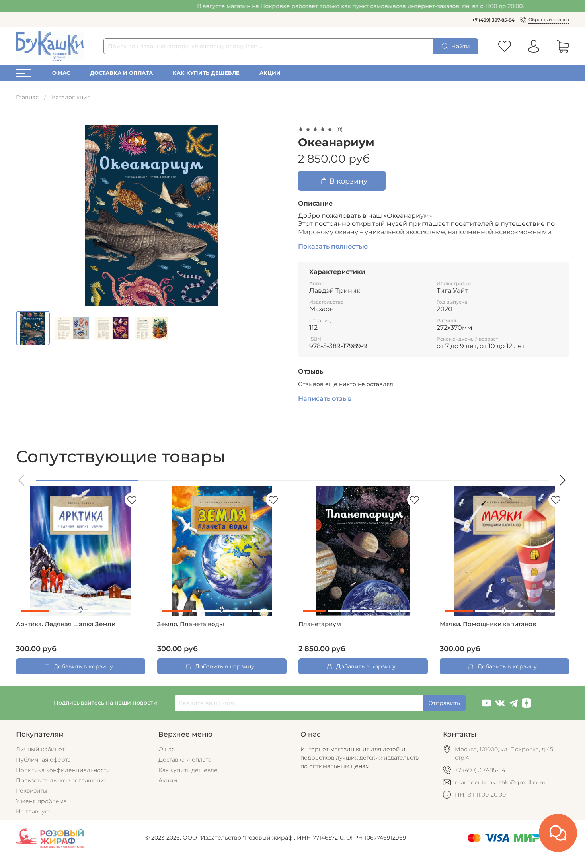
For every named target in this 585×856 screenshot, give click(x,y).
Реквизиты (31, 790)
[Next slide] (275, 215)
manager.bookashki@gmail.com (500, 782)
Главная (27, 97)
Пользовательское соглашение (62, 780)
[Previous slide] (27, 215)
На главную (33, 811)
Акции (270, 73)
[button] (22, 480)
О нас (61, 73)
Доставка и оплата (121, 73)
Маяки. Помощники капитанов (488, 624)
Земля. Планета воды (190, 624)
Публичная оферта (43, 759)
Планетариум (319, 624)
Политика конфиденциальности (63, 770)
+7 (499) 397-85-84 (493, 20)
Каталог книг (71, 97)
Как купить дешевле (206, 73)
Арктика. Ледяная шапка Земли (65, 624)
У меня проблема (41, 801)
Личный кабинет (40, 749)
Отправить (444, 703)
